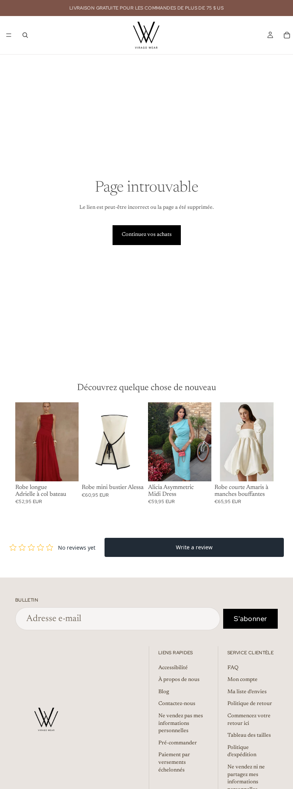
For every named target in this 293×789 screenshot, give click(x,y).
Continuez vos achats (147, 234)
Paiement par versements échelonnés (174, 763)
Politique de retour (249, 704)
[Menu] (9, 35)
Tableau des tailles (249, 735)
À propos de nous (179, 680)
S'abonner (250, 618)
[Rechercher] (25, 35)
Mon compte (242, 680)
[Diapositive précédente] (23, 442)
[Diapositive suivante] (70, 442)
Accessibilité (173, 668)
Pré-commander (177, 743)
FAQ (232, 668)
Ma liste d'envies (247, 692)
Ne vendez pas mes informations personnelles (180, 723)
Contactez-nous (176, 704)
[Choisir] (67, 469)
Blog (163, 692)
